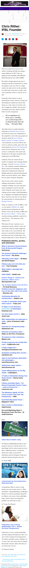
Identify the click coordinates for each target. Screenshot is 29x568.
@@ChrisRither (15, 33)
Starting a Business (20, 18)
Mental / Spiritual (7, 18)
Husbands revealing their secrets (14, 353)
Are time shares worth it (11, 314)
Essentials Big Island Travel (12, 400)
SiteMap (3, 567)
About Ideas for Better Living (11, 439)
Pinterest (16, 39)
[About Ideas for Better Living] (15, 436)
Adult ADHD (6, 274)
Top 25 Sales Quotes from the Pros (14, 285)
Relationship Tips (6, 15)
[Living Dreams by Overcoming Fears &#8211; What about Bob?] (15, 477)
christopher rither (9, 556)
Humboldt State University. (17, 131)
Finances (4, 11)
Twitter (3, 39)
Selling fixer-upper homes (11, 365)
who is (15, 556)
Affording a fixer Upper (10, 259)
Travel (22, 11)
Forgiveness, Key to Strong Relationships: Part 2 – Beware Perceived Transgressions (12, 526)
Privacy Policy (8, 565)
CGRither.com (15, 207)
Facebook (6, 39)
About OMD (5, 21)
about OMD (19, 554)
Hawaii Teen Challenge (19, 147)
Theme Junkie (22, 565)
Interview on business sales (12, 332)
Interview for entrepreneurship (13, 326)
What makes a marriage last (12, 269)
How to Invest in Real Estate (12, 405)
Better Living (13, 11)
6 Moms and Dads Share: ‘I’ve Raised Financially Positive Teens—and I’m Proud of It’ (14, 385)
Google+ (10, 39)
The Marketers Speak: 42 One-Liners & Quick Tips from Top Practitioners (13, 394)
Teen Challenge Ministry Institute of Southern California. (13, 140)
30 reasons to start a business (13, 337)
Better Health (18, 15)
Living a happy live (9, 347)
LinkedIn (13, 39)
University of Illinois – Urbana (12, 214)
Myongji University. (7, 201)
